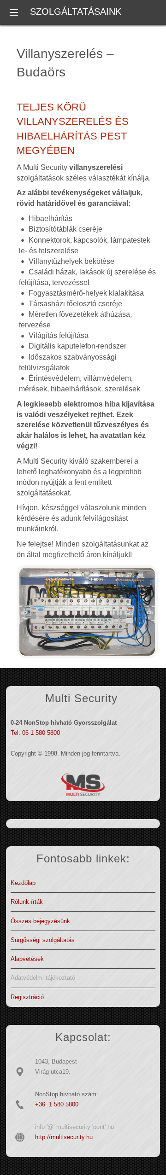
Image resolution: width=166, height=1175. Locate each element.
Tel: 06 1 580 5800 (35, 732)
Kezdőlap (23, 882)
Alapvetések (27, 958)
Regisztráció (27, 997)
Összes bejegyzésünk (40, 921)
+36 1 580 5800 (56, 1104)
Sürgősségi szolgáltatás (43, 940)
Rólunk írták (27, 901)
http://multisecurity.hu (64, 1137)
